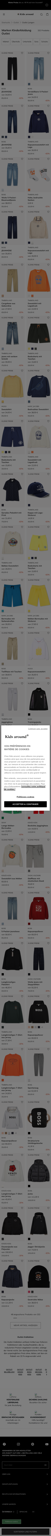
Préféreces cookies (25, 797)
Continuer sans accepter (38, 729)
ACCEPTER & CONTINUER (25, 804)
